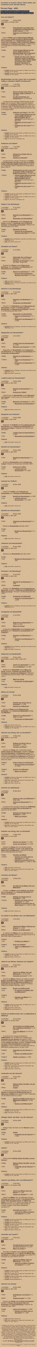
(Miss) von (6, 591)
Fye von (18, 666)
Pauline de (18, 1298)
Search (12, 13)
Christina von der (22, 125)
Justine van (19, 1194)
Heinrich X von (21, 215)
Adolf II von (20, 665)
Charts (27, 11)
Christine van (19, 747)
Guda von (7, 934)
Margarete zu (24, 753)
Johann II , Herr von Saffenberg (23, 798)
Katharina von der (23, 122)
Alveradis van (20, 976)
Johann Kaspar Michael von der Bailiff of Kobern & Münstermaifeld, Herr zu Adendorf (17, 39)
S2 (5, 780)
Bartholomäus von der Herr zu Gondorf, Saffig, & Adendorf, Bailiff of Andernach (18, 42)
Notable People (5, 13)
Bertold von (21, 389)
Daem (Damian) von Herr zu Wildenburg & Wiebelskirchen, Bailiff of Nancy (24, 29)
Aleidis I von (12, 1042)
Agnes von (19, 844)
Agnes (17, 1304)
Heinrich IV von (21, 582)
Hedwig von (20, 157)
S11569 (7, 70)
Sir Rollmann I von (21, 1294)
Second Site (17, 1344)
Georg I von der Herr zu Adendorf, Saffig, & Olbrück (23, 92)
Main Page (4, 11)
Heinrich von (19, 842)
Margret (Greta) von (24, 764)
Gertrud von (19, 392)
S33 (6, 138)
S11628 (7, 239)
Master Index (20, 11)
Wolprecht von (24, 590)
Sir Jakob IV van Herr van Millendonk (17, 849)
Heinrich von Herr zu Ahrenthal (16, 808)
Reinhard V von (23, 319)
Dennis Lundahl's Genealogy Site (24, 13)
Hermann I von (21, 299)
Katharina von (21, 33)
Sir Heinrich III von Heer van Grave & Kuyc (18, 1199)
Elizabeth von (17, 225)
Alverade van (21, 997)
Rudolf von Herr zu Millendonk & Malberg (17, 981)
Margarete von (20, 309)
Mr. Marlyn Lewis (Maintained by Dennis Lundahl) (21, 1340)
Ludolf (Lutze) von (23, 343)
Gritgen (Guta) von (11, 751)
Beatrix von (21, 930)
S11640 (7, 1009)
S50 (6, 241)
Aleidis (15, 1087)
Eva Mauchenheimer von (21, 97)
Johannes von (22, 521)
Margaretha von (22, 218)
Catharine (16, 585)
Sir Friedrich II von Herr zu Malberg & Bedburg (23, 1027)
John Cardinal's (12, 1344)
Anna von (19, 1031)
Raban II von (20, 271)
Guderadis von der (10, 983)
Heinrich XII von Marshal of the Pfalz (24, 232)
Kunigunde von (22, 303)
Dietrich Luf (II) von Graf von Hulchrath (18, 1043)
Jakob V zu (22, 946)
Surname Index (12, 11)
